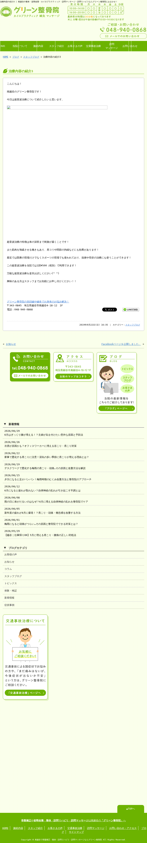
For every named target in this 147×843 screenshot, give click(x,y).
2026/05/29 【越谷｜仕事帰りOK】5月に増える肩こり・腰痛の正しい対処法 (40, 533)
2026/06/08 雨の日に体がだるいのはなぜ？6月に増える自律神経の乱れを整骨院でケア (46, 499)
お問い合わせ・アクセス (123, 828)
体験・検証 (10, 590)
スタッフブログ (31, 57)
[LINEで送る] (130, 309)
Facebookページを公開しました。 (121, 344)
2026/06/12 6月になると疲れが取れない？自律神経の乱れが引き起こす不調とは (42, 488)
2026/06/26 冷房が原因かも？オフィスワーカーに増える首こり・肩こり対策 (40, 444)
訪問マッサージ (111, 46)
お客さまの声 (75, 46)
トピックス (10, 583)
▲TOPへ (130, 808)
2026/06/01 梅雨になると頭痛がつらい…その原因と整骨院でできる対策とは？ (41, 521)
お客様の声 (10, 554)
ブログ (15, 57)
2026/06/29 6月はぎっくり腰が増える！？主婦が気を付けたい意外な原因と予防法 (43, 432)
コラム (8, 568)
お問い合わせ (130, 46)
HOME (1, 46)
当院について (19, 46)
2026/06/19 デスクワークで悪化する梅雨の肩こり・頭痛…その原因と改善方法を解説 (45, 466)
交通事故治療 (93, 46)
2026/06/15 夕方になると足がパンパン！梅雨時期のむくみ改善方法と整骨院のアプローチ (47, 477)
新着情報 (9, 597)
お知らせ (11, 344)
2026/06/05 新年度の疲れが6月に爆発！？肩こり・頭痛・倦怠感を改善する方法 (42, 510)
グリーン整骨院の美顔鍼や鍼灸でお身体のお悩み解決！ (38, 301)
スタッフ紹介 (56, 46)
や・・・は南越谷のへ (73, 820)
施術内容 (38, 46)
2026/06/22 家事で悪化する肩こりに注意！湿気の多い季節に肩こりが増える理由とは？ (46, 455)
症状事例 (9, 605)
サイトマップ (76, 832)
